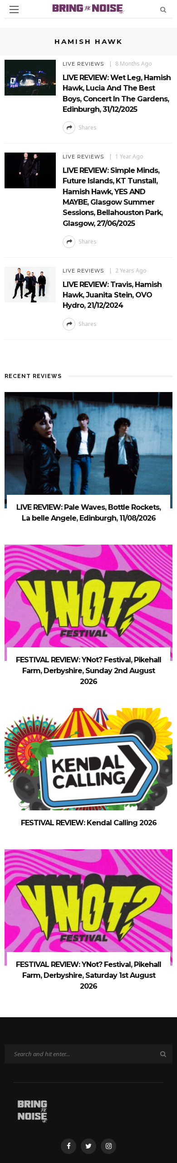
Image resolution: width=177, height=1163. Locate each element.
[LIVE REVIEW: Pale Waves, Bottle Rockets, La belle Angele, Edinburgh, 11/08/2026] (88, 449)
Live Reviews (83, 64)
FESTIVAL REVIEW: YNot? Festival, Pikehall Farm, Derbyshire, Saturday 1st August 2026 (88, 975)
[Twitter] (88, 1146)
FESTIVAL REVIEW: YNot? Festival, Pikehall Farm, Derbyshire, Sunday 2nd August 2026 (88, 671)
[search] (163, 9)
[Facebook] (68, 1146)
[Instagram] (108, 1146)
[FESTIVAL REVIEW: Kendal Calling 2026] (88, 765)
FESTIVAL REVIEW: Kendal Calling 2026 (89, 822)
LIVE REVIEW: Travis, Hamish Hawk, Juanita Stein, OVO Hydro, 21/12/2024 (112, 295)
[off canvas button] (14, 9)
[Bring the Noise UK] (32, 1110)
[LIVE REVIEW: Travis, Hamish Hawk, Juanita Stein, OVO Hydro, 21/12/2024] (30, 283)
